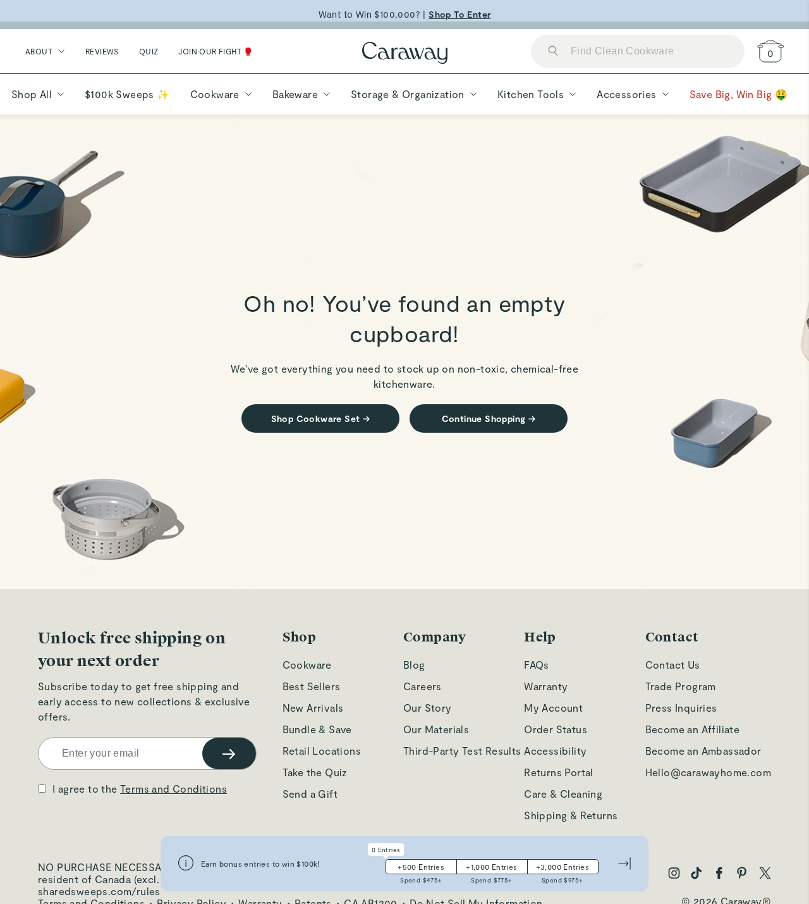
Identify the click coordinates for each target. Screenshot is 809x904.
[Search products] (553, 52)
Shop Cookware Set (320, 418)
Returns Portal (558, 772)
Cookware (307, 665)
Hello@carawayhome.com (708, 772)
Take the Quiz (315, 772)
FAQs (536, 665)
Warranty (546, 686)
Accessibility (555, 751)
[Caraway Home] (404, 54)
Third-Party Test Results (462, 751)
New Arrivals (313, 708)
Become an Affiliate (692, 729)
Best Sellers (312, 686)
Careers (422, 686)
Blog (414, 665)
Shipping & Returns (570, 815)
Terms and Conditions (173, 789)
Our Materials (436, 729)
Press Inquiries (681, 708)
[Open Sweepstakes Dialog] (185, 863)
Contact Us (672, 665)
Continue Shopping (489, 418)
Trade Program (680, 686)
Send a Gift (310, 794)
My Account (553, 708)
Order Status (555, 729)
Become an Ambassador (703, 751)
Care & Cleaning (563, 794)
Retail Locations (322, 751)
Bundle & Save (317, 729)
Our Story (427, 708)
